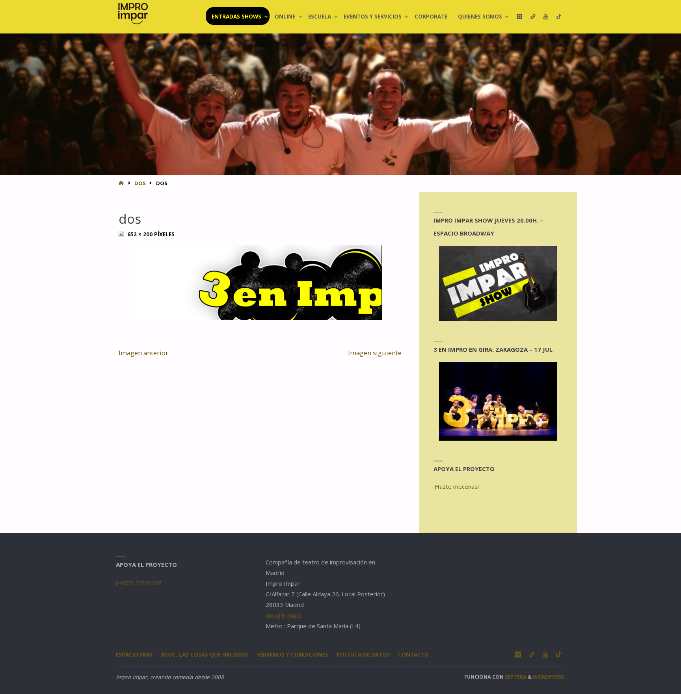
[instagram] (519, 16)
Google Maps (284, 615)
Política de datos (363, 654)
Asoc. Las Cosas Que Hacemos (204, 654)
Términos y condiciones (292, 654)
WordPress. (549, 676)
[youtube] (545, 16)
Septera (515, 676)
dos (139, 183)
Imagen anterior (143, 352)
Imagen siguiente (375, 352)
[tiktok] (558, 16)
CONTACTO (413, 654)
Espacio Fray (134, 654)
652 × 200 (140, 234)
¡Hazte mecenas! (456, 486)
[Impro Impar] (132, 13)
